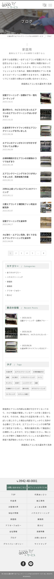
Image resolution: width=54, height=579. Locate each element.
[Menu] (50, 5)
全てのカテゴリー (14, 272)
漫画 (7, 377)
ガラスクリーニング (38, 388)
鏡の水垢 (26, 388)
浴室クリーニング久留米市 (15, 221)
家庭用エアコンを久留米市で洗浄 (36, 83)
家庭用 (9, 281)
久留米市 (9, 372)
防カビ (9, 295)
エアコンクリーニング (22, 372)
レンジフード (27, 383)
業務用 (9, 286)
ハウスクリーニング (15, 277)
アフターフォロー (14, 290)
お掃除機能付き (38, 372)
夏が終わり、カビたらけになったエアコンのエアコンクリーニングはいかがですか (20, 113)
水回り (17, 383)
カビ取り (15, 377)
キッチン (9, 383)
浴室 (36, 383)
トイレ (40, 377)
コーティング (10, 394)
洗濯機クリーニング (13, 388)
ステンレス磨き (23, 394)
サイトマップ (41, 544)
